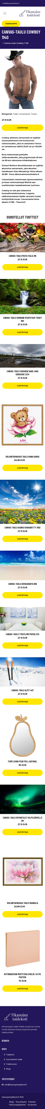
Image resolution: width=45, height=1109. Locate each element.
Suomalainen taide (14, 1059)
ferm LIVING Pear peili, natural (22, 761)
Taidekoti (10, 1054)
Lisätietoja (22, 128)
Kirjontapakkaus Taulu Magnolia (22, 903)
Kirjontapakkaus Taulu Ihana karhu (22, 456)
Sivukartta (32, 1104)
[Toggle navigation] (5, 13)
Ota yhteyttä (21, 1102)
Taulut (34, 114)
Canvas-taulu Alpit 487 (22, 690)
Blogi (8, 1069)
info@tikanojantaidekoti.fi (11, 3)
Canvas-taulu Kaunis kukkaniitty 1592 (22, 527)
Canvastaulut (24, 114)
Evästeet (32, 1102)
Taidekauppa (11, 23)
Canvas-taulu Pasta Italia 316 (22, 255)
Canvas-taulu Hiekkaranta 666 (22, 583)
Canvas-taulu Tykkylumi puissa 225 (22, 634)
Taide (15, 114)
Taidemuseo (11, 1064)
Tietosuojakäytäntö (17, 1104)
